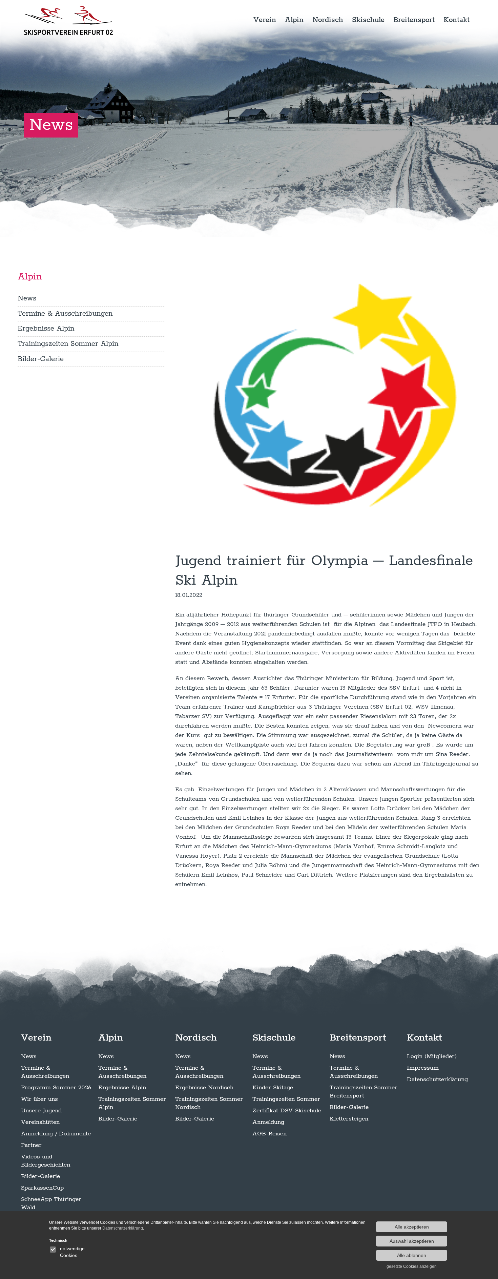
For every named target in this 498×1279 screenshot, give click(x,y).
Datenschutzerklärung (437, 1079)
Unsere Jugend (41, 1110)
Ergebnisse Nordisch (204, 1087)
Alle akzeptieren (412, 1227)
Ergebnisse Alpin (46, 328)
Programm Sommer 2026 (56, 1087)
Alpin (294, 20)
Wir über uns (39, 1099)
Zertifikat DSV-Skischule (286, 1110)
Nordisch (327, 20)
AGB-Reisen (269, 1133)
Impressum (423, 1068)
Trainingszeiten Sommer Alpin (68, 344)
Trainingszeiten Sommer (286, 1099)
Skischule (368, 20)
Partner (31, 1145)
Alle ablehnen (411, 1255)
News (27, 298)
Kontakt (456, 20)
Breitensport (414, 20)
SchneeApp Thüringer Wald (51, 1203)
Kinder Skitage (272, 1087)
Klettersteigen (349, 1119)
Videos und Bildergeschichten (45, 1161)
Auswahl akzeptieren (412, 1241)
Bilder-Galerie (41, 358)
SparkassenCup (42, 1188)
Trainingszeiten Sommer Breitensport (363, 1091)
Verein (264, 20)
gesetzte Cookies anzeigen (412, 1266)
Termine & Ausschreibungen (65, 313)
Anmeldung (268, 1122)
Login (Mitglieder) (432, 1056)
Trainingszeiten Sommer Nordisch (209, 1103)
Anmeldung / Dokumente (56, 1133)
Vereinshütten (40, 1122)
